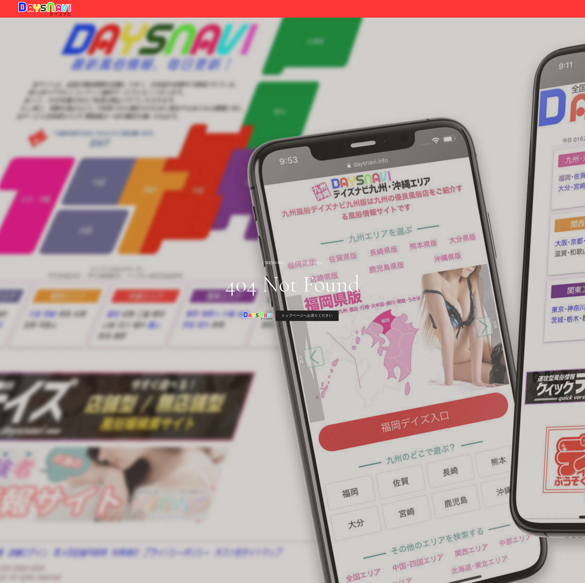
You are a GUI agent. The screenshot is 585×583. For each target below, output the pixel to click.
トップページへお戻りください (307, 315)
